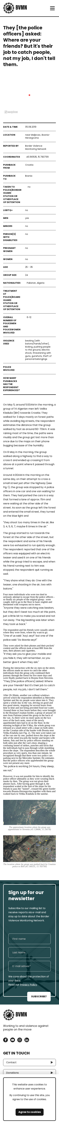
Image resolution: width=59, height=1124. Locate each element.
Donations (12, 1073)
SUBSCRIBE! (39, 996)
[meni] (52, 8)
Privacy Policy (28, 984)
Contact (11, 1062)
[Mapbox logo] (11, 112)
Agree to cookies (29, 1112)
